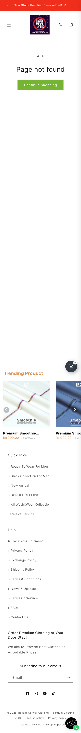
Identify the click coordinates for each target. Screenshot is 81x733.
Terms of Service (21, 514)
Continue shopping (40, 85)
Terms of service (30, 724)
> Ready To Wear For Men (28, 466)
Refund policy (35, 718)
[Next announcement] (73, 5)
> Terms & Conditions (24, 579)
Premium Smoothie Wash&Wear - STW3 (20, 433)
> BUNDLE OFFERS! (23, 495)
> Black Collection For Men (29, 476)
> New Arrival (18, 485)
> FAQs (13, 608)
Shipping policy (55, 724)
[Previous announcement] (7, 5)
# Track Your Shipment (25, 541)
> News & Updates (22, 589)
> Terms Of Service (23, 598)
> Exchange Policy (22, 560)
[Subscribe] (68, 678)
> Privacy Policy (20, 550)
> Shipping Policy (21, 569)
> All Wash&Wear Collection (29, 504)
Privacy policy (57, 718)
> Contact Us (18, 617)
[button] (8, 24)
